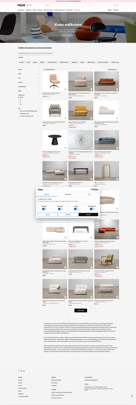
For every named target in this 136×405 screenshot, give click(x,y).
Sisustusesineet (64, 62)
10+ (21, 104)
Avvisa (47, 214)
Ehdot (20, 385)
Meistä (20, 383)
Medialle (20, 394)
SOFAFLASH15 (77, 1)
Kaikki (21, 97)
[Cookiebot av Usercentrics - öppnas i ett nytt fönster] (92, 190)
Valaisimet (74, 62)
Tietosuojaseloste (23, 396)
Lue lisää (20, 57)
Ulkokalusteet (91, 62)
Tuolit (28, 62)
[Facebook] (19, 370)
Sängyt (82, 62)
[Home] (21, 5)
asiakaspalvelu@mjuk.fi (91, 380)
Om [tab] (89, 194)
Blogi (19, 391)
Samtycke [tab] (46, 194)
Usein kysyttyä (22, 388)
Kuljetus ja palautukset (57, 395)
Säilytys (42, 62)
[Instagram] (21, 370)
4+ (20, 102)
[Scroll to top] (132, 396)
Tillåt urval (68, 214)
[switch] (60, 209)
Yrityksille (54, 385)
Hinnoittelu (54, 383)
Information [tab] (68, 194)
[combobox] (68, 5)
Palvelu (20, 380)
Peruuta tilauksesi (56, 398)
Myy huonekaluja (56, 380)
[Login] (114, 5)
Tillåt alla (88, 214)
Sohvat (21, 62)
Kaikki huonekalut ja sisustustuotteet (61, 392)
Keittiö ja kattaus (115, 62)
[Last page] (94, 316)
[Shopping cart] (117, 5)
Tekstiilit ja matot (52, 62)
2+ (20, 99)
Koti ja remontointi (103, 62)
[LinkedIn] (24, 370)
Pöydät (35, 62)
